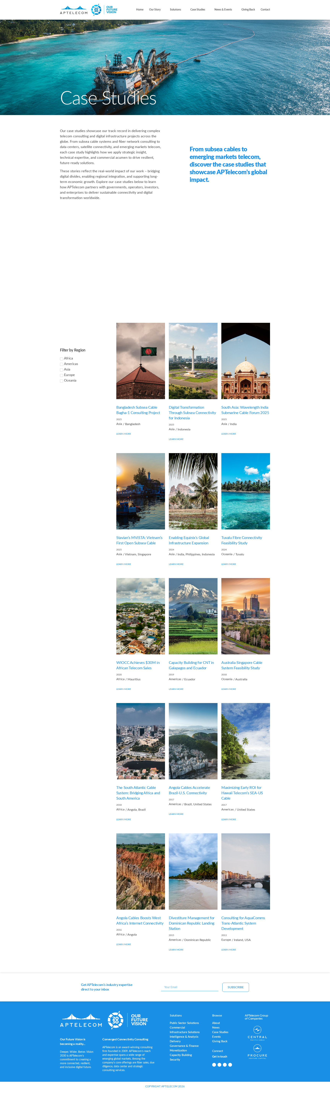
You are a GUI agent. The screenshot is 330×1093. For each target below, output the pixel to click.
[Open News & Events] (234, 10)
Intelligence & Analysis (184, 1036)
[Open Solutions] (183, 10)
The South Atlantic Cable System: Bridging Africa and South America (138, 793)
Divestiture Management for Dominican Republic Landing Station (191, 923)
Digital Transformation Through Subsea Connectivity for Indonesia (192, 413)
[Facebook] (219, 1065)
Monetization (178, 1050)
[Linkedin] (214, 1065)
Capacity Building (181, 1055)
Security (175, 1059)
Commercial (177, 1027)
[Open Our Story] (163, 10)
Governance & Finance (184, 1046)
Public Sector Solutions (184, 1023)
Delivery (175, 1041)
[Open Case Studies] (207, 10)
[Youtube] (230, 1065)
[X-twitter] (225, 1065)
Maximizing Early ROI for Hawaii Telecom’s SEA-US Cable (242, 793)
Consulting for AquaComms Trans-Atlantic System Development (243, 923)
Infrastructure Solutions (185, 1032)
